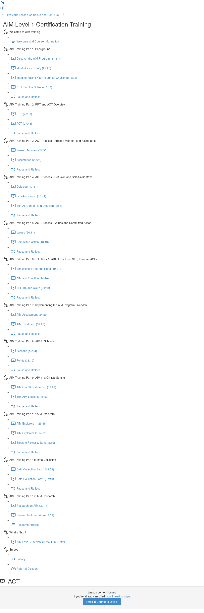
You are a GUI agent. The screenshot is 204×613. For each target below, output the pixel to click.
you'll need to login (118, 596)
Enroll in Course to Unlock (102, 602)
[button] (2, 4)
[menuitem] (2, 9)
